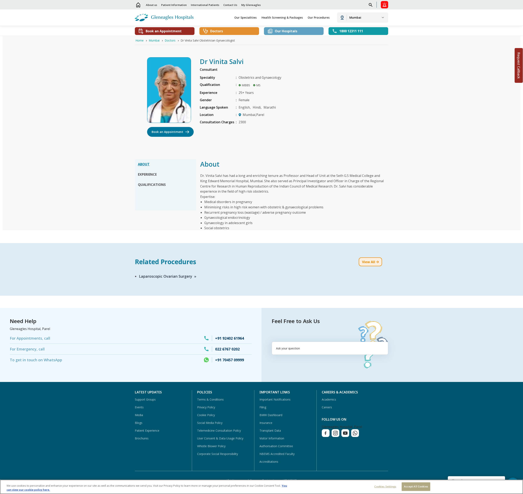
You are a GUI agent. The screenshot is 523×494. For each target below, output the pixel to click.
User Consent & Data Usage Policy (220, 438)
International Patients (205, 5)
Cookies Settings (385, 486)
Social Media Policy (209, 423)
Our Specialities (245, 17)
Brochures (142, 438)
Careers (327, 407)
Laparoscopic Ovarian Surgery (165, 276)
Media (139, 415)
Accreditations (268, 462)
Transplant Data (270, 430)
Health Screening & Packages (282, 17)
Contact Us (230, 5)
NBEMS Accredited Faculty (277, 454)
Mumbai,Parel (253, 114)
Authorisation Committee (276, 446)
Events (139, 407)
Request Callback (518, 65)
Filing (262, 407)
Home (138, 5)
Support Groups (145, 399)
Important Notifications (275, 399)
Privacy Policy (206, 407)
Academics (329, 399)
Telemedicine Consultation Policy (219, 430)
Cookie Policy (206, 415)
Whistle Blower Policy (211, 446)
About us (151, 5)
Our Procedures (319, 17)
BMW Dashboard (270, 415)
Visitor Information (271, 438)
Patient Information (174, 5)
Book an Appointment (167, 132)
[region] (261, 487)
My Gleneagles (251, 5)
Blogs (138, 423)
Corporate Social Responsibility (217, 454)
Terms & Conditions (210, 399)
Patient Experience (147, 430)
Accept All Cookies (416, 486)
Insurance (265, 423)
